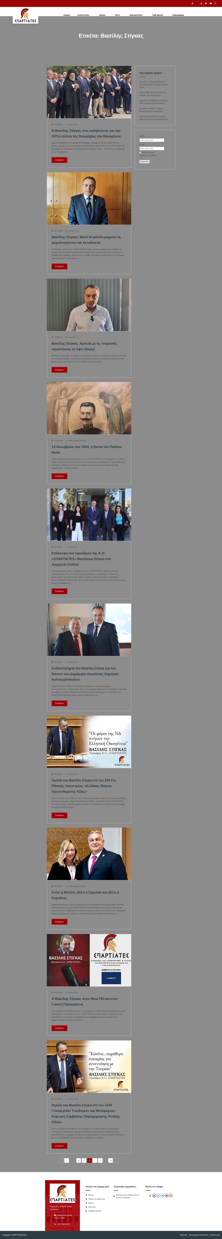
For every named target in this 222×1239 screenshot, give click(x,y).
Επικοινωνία (178, 15)
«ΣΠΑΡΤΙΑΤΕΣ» (83, 15)
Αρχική (66, 15)
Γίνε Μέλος (157, 15)
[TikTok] (192, 3)
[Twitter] (206, 3)
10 (111, 1161)
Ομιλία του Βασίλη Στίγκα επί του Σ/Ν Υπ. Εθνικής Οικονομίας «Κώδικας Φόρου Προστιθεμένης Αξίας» (84, 786)
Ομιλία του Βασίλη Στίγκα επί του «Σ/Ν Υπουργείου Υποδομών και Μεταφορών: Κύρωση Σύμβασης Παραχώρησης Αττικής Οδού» (86, 1113)
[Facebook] (197, 3)
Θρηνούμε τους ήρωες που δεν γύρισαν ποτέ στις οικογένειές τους (153, 117)
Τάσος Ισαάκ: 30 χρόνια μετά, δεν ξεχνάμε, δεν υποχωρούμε (152, 93)
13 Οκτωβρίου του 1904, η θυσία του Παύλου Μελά (87, 449)
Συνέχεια (58, 160)
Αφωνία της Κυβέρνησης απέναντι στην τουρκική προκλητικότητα (153, 101)
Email (141, 144)
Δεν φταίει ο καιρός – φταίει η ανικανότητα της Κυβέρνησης (151, 109)
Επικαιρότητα (136, 15)
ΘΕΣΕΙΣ (102, 15)
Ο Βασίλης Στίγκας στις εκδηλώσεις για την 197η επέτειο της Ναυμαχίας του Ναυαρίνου (86, 133)
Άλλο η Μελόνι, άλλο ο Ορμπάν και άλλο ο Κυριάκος (85, 895)
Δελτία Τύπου (74, 124)
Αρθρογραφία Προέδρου (77, 441)
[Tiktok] (201, 3)
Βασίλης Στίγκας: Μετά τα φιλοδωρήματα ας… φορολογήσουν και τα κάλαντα (88, 240)
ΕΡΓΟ (117, 15)
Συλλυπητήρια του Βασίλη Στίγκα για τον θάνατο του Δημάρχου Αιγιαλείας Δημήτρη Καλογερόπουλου (85, 673)
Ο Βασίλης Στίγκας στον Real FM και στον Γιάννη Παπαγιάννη (85, 1001)
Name (141, 136)
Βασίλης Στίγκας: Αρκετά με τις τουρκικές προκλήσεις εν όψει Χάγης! (84, 346)
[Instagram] (215, 3)
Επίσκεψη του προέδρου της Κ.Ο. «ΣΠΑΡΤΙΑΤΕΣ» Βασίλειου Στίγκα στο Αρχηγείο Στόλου (81, 558)
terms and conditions (147, 155)
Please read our (147, 154)
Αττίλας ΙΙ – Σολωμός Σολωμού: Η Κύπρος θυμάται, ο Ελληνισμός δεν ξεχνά (153, 84)
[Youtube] (210, 3)
